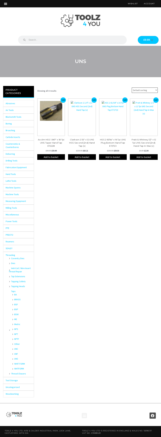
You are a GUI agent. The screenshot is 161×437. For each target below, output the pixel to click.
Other (17, 344)
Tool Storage (12, 380)
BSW (16, 314)
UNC (16, 348)
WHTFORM (19, 368)
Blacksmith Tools (13, 116)
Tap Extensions (18, 276)
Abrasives (10, 103)
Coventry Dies (17, 258)
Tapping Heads (18, 286)
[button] (5, 3)
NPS (16, 329)
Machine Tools (12, 194)
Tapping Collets (18, 281)
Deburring (10, 153)
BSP (16, 309)
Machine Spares (13, 187)
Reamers (10, 241)
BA (15, 294)
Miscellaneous (12, 214)
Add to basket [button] (51, 157)
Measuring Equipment (16, 201)
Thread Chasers (18, 373)
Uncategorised (13, 387)
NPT (16, 334)
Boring (9, 123)
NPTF (16, 339)
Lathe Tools (11, 180)
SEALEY (9, 248)
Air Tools (10, 110)
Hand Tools (11, 174)
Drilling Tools (11, 160)
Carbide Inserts (13, 137)
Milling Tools (11, 207)
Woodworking (12, 393)
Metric (17, 324)
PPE (7, 228)
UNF (16, 353)
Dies (13, 263)
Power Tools (11, 221)
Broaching (10, 130)
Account (149, 3)
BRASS (17, 299)
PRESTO (9, 234)
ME (15, 319)
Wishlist (133, 3)
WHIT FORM (19, 363)
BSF (16, 304)
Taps (13, 291)
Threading (10, 255)
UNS (16, 358)
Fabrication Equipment (16, 167)
